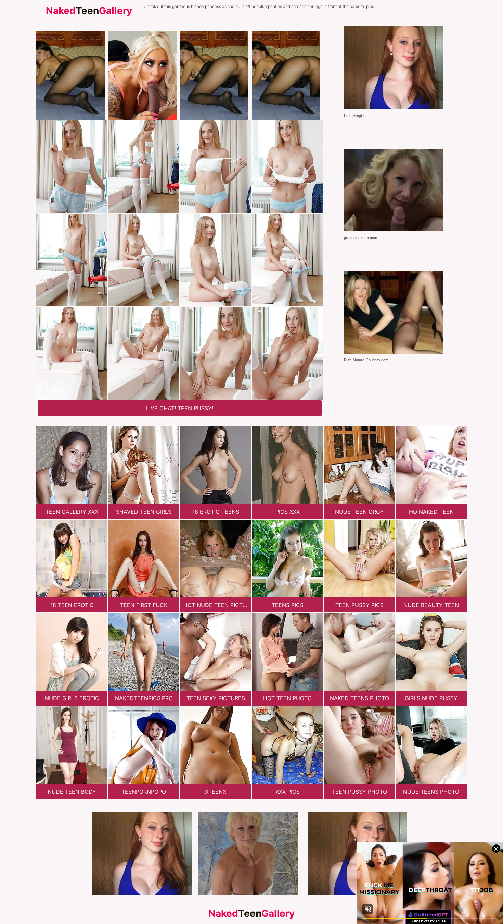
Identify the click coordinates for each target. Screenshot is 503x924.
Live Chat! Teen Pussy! (179, 408)
